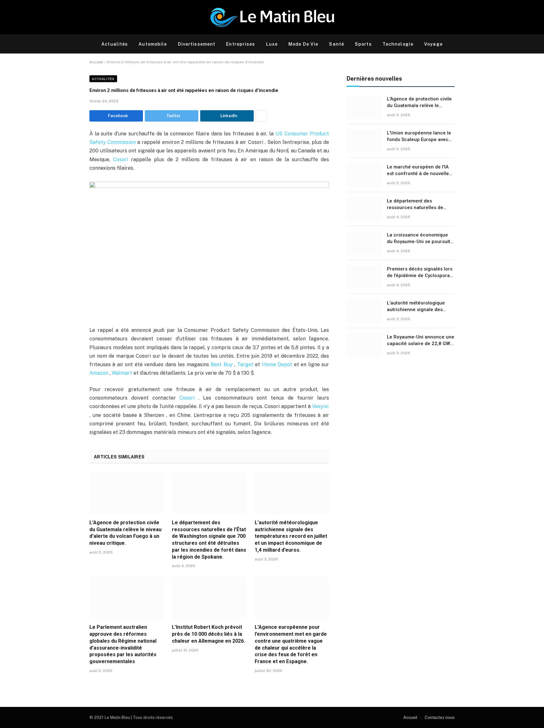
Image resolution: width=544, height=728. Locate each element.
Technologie (397, 44)
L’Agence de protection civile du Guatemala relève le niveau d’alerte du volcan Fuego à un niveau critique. (125, 533)
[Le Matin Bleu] (272, 17)
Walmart (122, 373)
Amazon (99, 373)
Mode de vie (303, 44)
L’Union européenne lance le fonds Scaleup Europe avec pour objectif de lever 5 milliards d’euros (419, 136)
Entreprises (240, 44)
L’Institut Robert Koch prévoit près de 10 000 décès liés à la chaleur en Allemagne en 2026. (208, 634)
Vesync (320, 406)
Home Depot (278, 364)
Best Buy (222, 364)
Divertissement (197, 44)
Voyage (433, 44)
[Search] (454, 44)
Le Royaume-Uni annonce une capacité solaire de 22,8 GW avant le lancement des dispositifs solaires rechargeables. (420, 340)
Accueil (96, 62)
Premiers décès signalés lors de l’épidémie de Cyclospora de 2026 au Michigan (419, 272)
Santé (336, 44)
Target (246, 364)
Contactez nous (440, 717)
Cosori (122, 159)
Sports (363, 44)
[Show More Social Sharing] (261, 116)
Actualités (114, 44)
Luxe (272, 44)
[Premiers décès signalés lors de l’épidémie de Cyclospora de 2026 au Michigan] (364, 277)
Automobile (153, 44)
